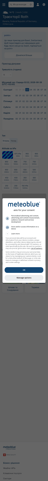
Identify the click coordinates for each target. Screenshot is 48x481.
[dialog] (24, 240)
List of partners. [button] (36, 248)
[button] (24, 234)
